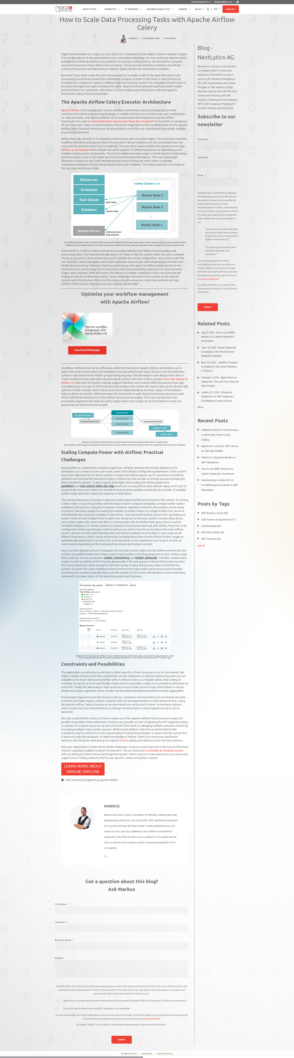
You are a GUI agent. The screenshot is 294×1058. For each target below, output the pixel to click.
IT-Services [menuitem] (131, 9)
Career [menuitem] (182, 9)
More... (201, 407)
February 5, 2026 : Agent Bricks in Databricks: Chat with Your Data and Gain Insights (220, 381)
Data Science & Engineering (82, 780)
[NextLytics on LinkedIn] (237, 2)
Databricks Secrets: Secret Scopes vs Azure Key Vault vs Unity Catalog (220, 434)
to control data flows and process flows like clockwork (120, 121)
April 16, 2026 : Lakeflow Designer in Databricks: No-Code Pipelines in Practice (219, 366)
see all (201, 545)
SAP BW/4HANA (212, 532)
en (215, 9)
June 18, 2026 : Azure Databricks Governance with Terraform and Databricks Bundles (218, 351)
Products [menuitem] (111, 9)
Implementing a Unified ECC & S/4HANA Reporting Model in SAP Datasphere (219, 485)
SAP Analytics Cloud (214, 513)
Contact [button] (231, 9)
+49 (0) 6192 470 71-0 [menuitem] (200, 2)
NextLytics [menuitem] (89, 9)
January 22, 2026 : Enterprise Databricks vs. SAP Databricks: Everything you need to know (217, 396)
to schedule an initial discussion (164, 750)
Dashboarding (211, 526)
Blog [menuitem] (198, 9)
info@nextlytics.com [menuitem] (223, 2)
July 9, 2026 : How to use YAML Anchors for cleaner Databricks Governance (218, 336)
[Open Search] (208, 9)
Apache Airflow (70, 110)
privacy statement (151, 1019)
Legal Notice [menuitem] (146, 1054)
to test (124, 740)
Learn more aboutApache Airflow (83, 769)
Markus (133, 38)
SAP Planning (211, 538)
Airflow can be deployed (76, 149)
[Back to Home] (64, 9)
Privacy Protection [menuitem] (165, 1054)
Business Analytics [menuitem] (158, 9)
